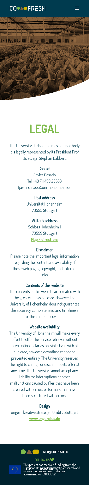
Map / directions (44, 239)
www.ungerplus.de (44, 418)
